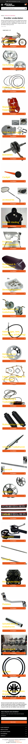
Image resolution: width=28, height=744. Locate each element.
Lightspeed (16, 741)
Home (2, 15)
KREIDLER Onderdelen (10, 15)
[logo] (11, 4)
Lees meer (3, 26)
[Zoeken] (25, 8)
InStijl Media (19, 742)
